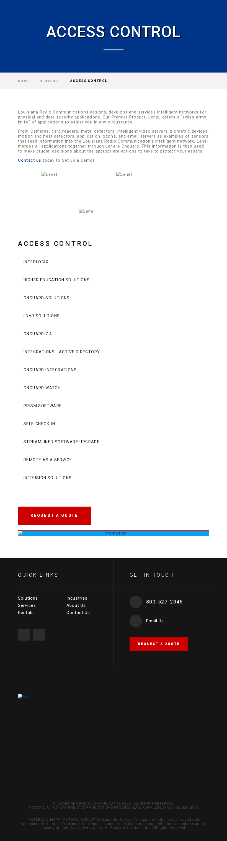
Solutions (28, 598)
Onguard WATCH (42, 388)
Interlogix (36, 262)
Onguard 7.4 (38, 334)
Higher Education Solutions (57, 280)
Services (49, 81)
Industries (76, 598)
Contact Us (78, 612)
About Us (76, 605)
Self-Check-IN (39, 424)
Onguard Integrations (50, 370)
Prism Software (43, 406)
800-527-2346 (164, 602)
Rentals (26, 612)
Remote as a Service (48, 460)
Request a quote (159, 644)
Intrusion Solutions (48, 478)
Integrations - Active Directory (62, 352)
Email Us (155, 620)
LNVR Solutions (42, 316)
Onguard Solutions (47, 298)
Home (23, 81)
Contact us (29, 160)
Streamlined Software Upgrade (62, 442)
